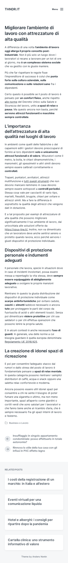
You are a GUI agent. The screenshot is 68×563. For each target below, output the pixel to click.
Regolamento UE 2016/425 (21, 341)
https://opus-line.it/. (16, 229)
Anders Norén (39, 556)
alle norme (11, 101)
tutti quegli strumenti (36, 181)
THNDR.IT (12, 9)
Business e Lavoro (18, 423)
